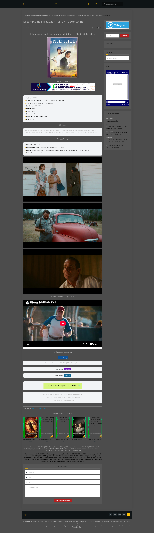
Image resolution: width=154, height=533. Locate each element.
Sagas (91, 4)
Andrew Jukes (36, 150)
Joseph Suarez (54, 150)
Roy (106, 124)
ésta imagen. (106, 15)
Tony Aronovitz (84, 150)
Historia (38, 153)
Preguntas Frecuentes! (76, 4)
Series (99, 4)
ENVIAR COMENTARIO (63, 500)
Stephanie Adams (74, 150)
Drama (33, 153)
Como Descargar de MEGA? (44, 4)
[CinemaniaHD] (26, 2)
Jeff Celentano (45, 150)
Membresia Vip (61, 4)
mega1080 (109, 43)
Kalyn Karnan (64, 150)
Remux (43, 153)
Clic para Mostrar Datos (40, 116)
